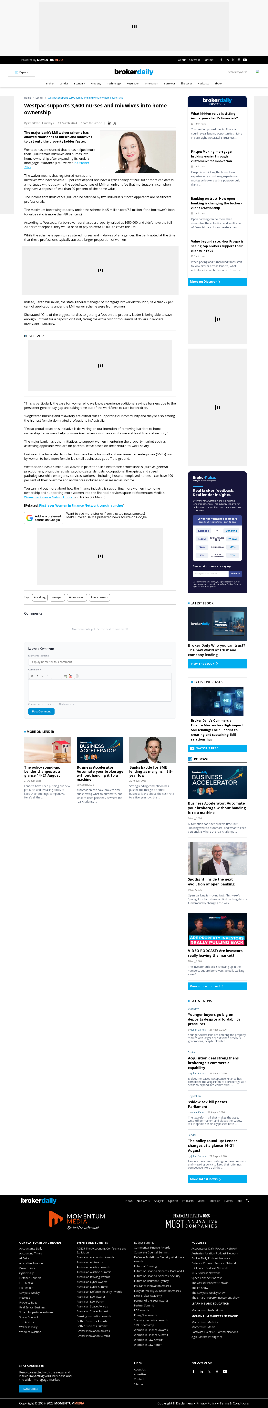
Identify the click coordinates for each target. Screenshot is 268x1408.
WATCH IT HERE (207, 748)
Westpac (57, 597)
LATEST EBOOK (202, 603)
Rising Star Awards (146, 1315)
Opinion (173, 1201)
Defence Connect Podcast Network (214, 1263)
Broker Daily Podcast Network (210, 1258)
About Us (140, 1369)
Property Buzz (28, 1302)
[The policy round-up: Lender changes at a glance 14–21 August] (47, 751)
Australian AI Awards (90, 1262)
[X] (233, 60)
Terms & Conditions (234, 1403)
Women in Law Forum (148, 1345)
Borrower (169, 83)
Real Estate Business (32, 1307)
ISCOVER (144, 1201)
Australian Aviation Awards (93, 1267)
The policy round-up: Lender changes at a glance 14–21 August (42, 771)
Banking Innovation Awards (94, 1316)
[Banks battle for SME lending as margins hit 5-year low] (152, 751)
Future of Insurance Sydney (151, 1281)
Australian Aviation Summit (94, 1272)
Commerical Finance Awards (152, 1247)
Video (201, 1201)
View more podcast (205, 986)
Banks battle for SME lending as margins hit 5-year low (151, 771)
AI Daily (24, 1258)
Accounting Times (30, 1253)
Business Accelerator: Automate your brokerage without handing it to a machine (100, 773)
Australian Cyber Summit (92, 1287)
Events (228, 1201)
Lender (64, 83)
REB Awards (141, 1310)
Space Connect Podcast (206, 1278)
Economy (79, 83)
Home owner (77, 597)
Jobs (239, 1201)
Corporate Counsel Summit (151, 1252)
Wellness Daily (28, 1327)
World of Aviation (30, 1332)
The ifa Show (199, 1288)
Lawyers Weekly (29, 1292)
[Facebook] (221, 60)
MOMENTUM (50, 60)
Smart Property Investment (36, 1312)
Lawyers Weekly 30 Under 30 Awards (157, 1291)
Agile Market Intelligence (206, 1337)
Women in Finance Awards (151, 1330)
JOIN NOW (235, 573)
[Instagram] (239, 60)
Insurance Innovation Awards (152, 1286)
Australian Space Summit (92, 1311)
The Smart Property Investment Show (215, 1297)
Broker (50, 83)
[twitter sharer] (115, 123)
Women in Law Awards (148, 1340)
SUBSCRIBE (30, 1389)
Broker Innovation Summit (93, 1336)
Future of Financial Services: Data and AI (159, 1271)
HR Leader (26, 1288)
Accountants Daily (30, 1248)
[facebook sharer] (105, 123)
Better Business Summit (92, 1326)
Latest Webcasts (208, 682)
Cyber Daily (26, 1273)
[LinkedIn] (227, 60)
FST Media (26, 1283)
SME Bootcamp (144, 1325)
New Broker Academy (148, 1295)
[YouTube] (245, 60)
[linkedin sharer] (110, 123)
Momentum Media (203, 1327)
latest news (201, 1001)
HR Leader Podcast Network (209, 1268)
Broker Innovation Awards (93, 1331)
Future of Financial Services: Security (157, 1276)
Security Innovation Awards (151, 1320)
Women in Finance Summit (151, 1335)
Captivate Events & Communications (214, 1332)
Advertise (195, 60)
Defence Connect (30, 1278)
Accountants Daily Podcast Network (214, 1248)
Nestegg (24, 1297)
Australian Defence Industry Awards (99, 1292)
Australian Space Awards (92, 1306)
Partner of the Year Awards (151, 1300)
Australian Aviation (31, 1263)
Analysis (159, 1201)
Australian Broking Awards (93, 1277)
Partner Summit (144, 1305)
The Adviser (26, 1322)
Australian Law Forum (91, 1301)
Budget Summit (144, 1242)
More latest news (204, 1179)
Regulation (133, 83)
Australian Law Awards (91, 1296)
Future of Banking (145, 1266)
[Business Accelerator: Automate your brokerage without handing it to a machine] (100, 751)
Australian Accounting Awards (95, 1257)
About (182, 60)
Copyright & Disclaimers (175, 1403)
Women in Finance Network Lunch (49, 497)
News (129, 1201)
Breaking (40, 597)
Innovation (151, 83)
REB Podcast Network (205, 1273)
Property (96, 83)
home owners (99, 597)
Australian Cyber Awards (92, 1282)
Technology (114, 83)
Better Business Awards (92, 1321)
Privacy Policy (206, 1403)
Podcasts (203, 83)
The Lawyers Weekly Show (208, 1292)
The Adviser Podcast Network (210, 1283)
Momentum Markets (204, 1322)
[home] (134, 72)
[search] (247, 1201)
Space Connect (28, 1317)
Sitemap (139, 1384)
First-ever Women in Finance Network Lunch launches (81, 505)
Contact (208, 60)
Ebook (218, 83)
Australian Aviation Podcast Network (214, 1253)
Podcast (201, 759)
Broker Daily (27, 1268)
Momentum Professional (207, 1310)
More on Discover (203, 281)
